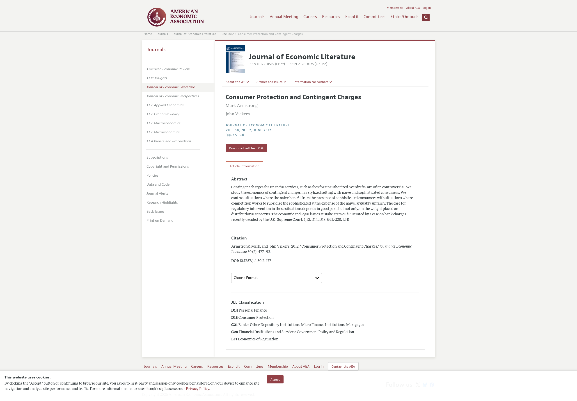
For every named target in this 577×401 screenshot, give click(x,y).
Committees (374, 16)
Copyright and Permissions (168, 166)
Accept (275, 379)
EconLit (352, 16)
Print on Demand (160, 220)
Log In (427, 8)
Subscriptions (157, 157)
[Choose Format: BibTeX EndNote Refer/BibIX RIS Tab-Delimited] (276, 278)
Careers (310, 16)
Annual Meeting (284, 16)
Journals (257, 16)
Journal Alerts (157, 193)
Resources (331, 16)
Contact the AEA (343, 367)
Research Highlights (162, 202)
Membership (395, 8)
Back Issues (155, 211)
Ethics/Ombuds (405, 16)
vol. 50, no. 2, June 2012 (248, 130)
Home (148, 34)
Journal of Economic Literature (194, 34)
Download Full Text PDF (246, 148)
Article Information (244, 166)
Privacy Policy (197, 389)
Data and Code (158, 184)
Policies (152, 175)
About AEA (413, 8)
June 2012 (227, 34)
